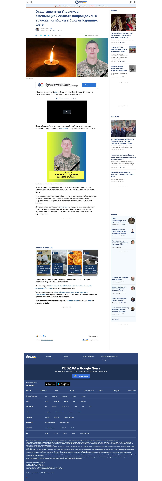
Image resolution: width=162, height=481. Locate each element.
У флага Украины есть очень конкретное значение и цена (119, 288)
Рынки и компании (50, 422)
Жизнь (72, 391)
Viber (89, 301)
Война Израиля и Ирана (80, 6)
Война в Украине (67, 6)
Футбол (46, 401)
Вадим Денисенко (116, 247)
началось (64, 207)
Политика (43, 391)
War (51, 28)
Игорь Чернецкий (116, 293)
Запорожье (65, 396)
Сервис (79, 412)
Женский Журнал (84, 433)
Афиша (46, 433)
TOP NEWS (115, 117)
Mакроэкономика (64, 422)
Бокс (74, 401)
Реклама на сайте (49, 359)
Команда (66, 356)
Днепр (74, 396)
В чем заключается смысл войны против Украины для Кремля (119, 231)
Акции (70, 412)
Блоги (101, 391)
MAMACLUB (63, 428)
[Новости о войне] (85, 340)
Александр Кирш (116, 302)
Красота (65, 433)
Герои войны (57, 6)
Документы (67, 359)
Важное (114, 11)
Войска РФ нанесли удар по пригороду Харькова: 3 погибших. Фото (123, 174)
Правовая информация (88, 356)
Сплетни (55, 433)
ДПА (76, 406)
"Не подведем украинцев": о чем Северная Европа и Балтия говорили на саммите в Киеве (122, 141)
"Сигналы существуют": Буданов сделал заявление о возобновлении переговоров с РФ (123, 157)
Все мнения (115, 319)
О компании (48, 356)
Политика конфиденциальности (109, 356)
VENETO (91, 6)
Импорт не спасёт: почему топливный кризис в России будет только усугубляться (120, 309)
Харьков (54, 396)
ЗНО (83, 406)
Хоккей (66, 401)
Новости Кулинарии (69, 417)
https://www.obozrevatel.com (82, 440)
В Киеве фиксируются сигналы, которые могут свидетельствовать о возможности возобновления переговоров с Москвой (122, 163)
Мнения (114, 214)
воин (56, 92)
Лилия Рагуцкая (44, 28)
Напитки (56, 417)
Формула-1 (83, 401)
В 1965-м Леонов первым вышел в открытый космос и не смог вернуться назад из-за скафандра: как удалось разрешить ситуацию (119, 68)
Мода (73, 433)
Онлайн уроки (65, 406)
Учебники (54, 406)
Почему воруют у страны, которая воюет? (120, 278)
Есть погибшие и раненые (118, 179)
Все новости (132, 391)
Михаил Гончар (116, 314)
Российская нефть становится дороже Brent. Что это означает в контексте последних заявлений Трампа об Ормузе (120, 243)
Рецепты (47, 417)
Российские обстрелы (102, 6)
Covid (72, 428)
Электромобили (60, 412)
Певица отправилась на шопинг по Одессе (122, 40)
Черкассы (83, 396)
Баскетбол (56, 401)
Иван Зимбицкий (116, 282)
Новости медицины (50, 428)
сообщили (64, 128)
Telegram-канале (73, 301)
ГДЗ (46, 406)
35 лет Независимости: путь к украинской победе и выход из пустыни (119, 220)
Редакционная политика (47, 340)
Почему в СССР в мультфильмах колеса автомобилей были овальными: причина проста (119, 50)
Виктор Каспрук (116, 236)
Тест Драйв (48, 412)
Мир (56, 391)
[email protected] (45, 468)
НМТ (90, 406)
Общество (117, 391)
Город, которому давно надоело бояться (119, 299)
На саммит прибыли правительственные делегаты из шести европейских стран (122, 146)
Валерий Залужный (116, 224)
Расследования (89, 391)
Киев (46, 396)
